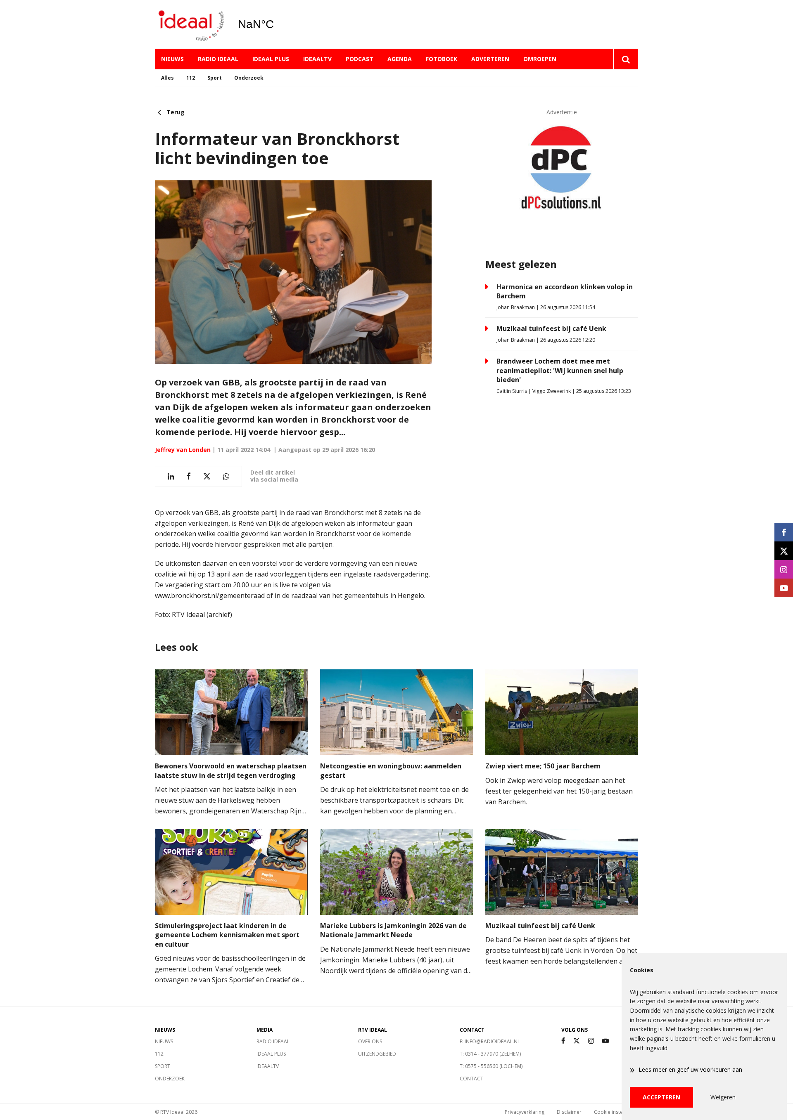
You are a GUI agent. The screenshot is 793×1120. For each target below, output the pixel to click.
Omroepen (539, 59)
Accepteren (661, 1097)
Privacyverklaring (524, 1111)
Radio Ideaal (218, 59)
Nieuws (172, 59)
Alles (167, 77)
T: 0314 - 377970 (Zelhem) (490, 1053)
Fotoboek (441, 59)
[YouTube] (605, 1040)
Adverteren (490, 59)
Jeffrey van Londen (183, 450)
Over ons (370, 1041)
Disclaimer (569, 1111)
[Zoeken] (625, 59)
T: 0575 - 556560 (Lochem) (491, 1066)
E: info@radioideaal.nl (490, 1041)
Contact (471, 1078)
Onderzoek (249, 77)
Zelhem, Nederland (277, 24)
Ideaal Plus (270, 59)
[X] (576, 1040)
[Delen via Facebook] (188, 476)
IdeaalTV (317, 59)
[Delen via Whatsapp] (226, 476)
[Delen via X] (207, 476)
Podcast (359, 59)
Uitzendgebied (377, 1053)
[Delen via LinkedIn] (170, 476)
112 (190, 77)
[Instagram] (591, 1040)
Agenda (399, 59)
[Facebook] (563, 1040)
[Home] (190, 24)
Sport (214, 77)
